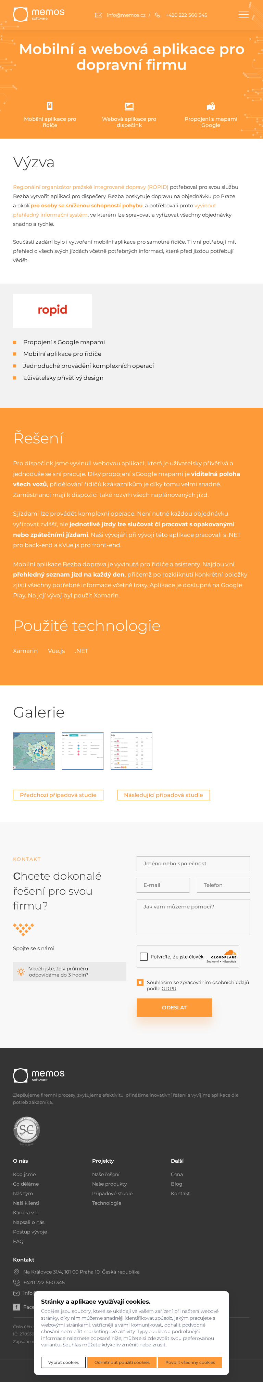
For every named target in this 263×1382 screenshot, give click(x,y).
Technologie (106, 1203)
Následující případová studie (163, 795)
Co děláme (26, 1184)
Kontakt (180, 1193)
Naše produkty (109, 1184)
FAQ (18, 1241)
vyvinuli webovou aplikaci (107, 463)
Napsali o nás (29, 1222)
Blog (177, 1184)
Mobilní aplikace (37, 564)
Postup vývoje (30, 1232)
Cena (177, 1174)
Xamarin (106, 595)
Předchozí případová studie (58, 795)
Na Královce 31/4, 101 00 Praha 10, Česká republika (81, 1272)
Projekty (103, 1161)
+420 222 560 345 (44, 1282)
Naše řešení (106, 1174)
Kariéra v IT (26, 1213)
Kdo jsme (24, 1174)
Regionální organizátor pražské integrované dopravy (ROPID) (90, 187)
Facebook (35, 1307)
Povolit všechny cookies (190, 1362)
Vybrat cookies (63, 1362)
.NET (234, 534)
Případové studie (112, 1193)
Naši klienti (26, 1203)
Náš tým (23, 1193)
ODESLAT (174, 1007)
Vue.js (70, 545)
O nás (20, 1161)
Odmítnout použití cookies (122, 1362)
